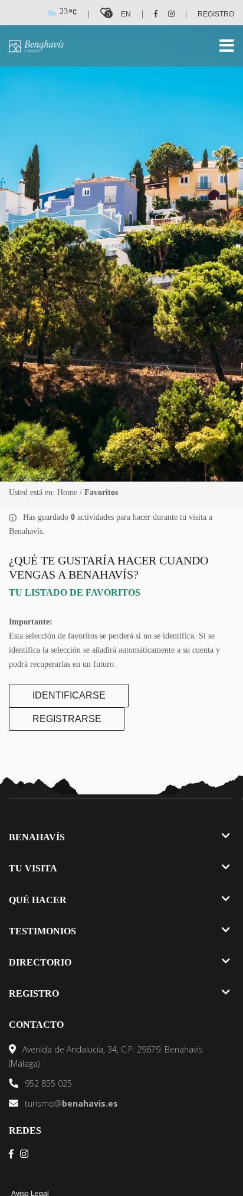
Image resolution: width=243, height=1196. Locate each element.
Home (67, 492)
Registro (216, 14)
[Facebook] (151, 14)
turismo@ (70, 1103)
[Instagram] (167, 14)
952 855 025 (47, 1083)
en (126, 14)
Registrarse (66, 719)
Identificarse (69, 695)
